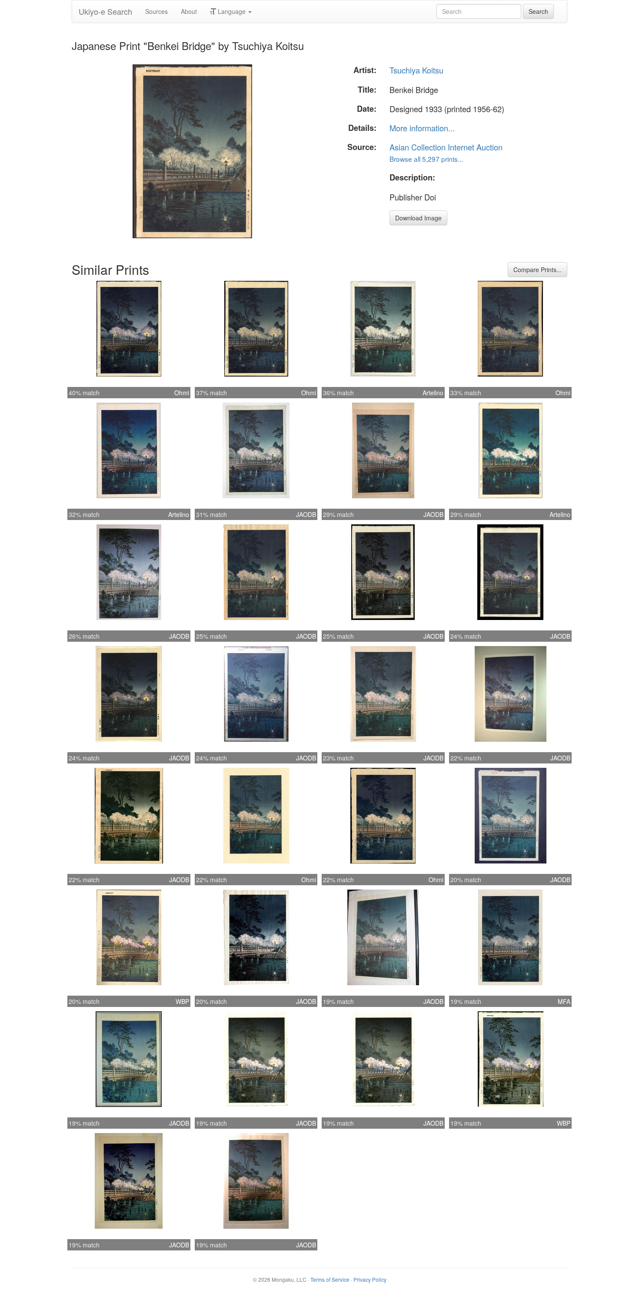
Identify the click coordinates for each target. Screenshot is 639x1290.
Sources (156, 11)
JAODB (306, 514)
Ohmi (181, 392)
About (189, 11)
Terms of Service (329, 1279)
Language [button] (232, 11)
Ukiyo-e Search (105, 11)
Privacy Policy (369, 1279)
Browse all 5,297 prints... (426, 158)
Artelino (433, 392)
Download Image (418, 217)
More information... (422, 127)
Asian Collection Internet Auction (446, 147)
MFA (564, 1001)
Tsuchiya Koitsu (416, 70)
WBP (182, 1001)
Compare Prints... (537, 269)
